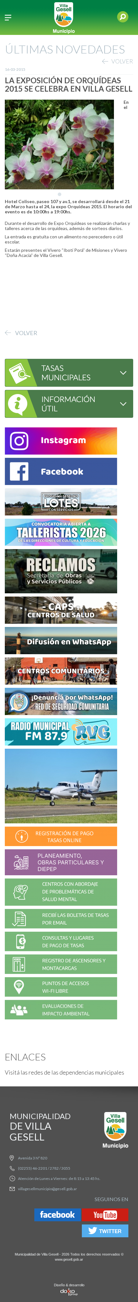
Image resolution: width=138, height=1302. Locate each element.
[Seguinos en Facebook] (57, 1216)
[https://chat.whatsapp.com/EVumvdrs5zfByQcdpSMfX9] (61, 641)
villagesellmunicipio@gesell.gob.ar (47, 1188)
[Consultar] (61, 372)
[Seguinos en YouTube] (105, 1216)
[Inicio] (64, 17)
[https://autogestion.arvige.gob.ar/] (61, 837)
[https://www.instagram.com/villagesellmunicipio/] (61, 442)
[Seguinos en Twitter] (105, 1232)
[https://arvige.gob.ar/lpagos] (61, 942)
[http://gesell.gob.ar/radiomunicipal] (61, 733)
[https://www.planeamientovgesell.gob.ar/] (61, 863)
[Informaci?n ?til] (61, 403)
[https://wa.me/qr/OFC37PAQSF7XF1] (61, 702)
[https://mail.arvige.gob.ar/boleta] (61, 919)
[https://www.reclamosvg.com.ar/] (61, 572)
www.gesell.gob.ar (69, 1259)
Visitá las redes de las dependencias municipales (64, 1072)
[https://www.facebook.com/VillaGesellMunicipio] (61, 472)
